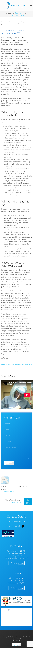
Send (8, 463)
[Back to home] (16, 5)
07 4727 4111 (21, 13)
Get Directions (17, 563)
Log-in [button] (17, 645)
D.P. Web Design (17, 640)
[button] (31, 5)
